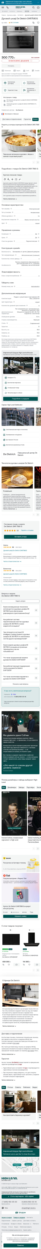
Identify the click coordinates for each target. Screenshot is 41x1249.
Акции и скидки (7, 1217)
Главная (4, 15)
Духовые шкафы (11, 15)
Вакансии (26, 1224)
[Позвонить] (7, 7)
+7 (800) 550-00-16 (20, 697)
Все (3, 787)
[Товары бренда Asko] (5, 11)
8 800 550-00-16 (22, 1188)
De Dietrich (20, 15)
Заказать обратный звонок (30, 1204)
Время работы (6, 1204)
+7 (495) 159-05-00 (9, 1202)
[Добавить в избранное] (38, 23)
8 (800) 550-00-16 (29, 1202)
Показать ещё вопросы (20, 684)
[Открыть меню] (3, 7)
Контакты (30, 1217)
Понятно (20, 1245)
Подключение (6, 1221)
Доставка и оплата (29, 1221)
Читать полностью (9, 199)
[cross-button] (38, 2)
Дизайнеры (12, 787)
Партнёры (30, 787)
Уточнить (11, 66)
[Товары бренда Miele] (27, 11)
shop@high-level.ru (29, 1208)
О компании (5, 1224)
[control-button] (37, 162)
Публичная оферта (26, 1227)
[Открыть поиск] (33, 7)
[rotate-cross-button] (36, 610)
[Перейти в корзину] (38, 7)
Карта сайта (27, 1230)
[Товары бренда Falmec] (19, 11)
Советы (18, 1087)
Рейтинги (26, 1087)
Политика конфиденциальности (12, 1230)
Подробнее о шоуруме (20, 399)
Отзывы (4, 1227)
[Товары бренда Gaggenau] (34, 11)
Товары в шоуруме (19, 1217)
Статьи (10, 1087)
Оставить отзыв (20, 537)
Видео (35, 1087)
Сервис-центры (17, 1221)
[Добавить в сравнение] (33, 23)
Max (14, 694)
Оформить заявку (20, 916)
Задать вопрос (20, 601)
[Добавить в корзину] (16, 964)
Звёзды (21, 787)
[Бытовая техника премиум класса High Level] (20, 7)
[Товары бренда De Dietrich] (12, 11)
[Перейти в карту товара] (11, 939)
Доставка (16, 1043)
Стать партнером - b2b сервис (22, 1196)
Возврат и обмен (16, 1224)
